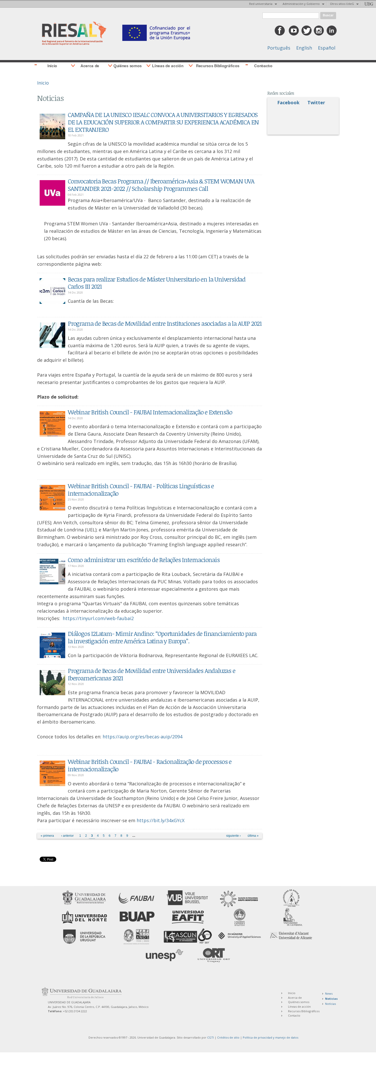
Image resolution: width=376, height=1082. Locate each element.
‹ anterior (67, 835)
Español (326, 48)
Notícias (330, 1004)
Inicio (52, 65)
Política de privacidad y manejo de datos (270, 1037)
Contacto (263, 65)
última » (253, 835)
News (329, 993)
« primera (47, 835)
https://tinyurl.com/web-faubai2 (98, 618)
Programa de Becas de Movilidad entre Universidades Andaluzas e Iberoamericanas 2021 (151, 674)
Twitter (316, 102)
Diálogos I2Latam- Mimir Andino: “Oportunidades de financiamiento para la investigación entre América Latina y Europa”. (162, 637)
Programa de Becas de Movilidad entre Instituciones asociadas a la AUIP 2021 (165, 323)
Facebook (288, 102)
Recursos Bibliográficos (217, 65)
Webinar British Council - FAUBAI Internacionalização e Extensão (150, 412)
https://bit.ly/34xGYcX (160, 820)
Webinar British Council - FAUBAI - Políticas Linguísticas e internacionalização (141, 489)
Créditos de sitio (228, 1037)
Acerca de (90, 65)
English (304, 48)
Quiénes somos (128, 65)
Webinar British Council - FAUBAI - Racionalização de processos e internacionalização (149, 765)
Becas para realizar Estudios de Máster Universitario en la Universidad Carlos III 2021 (157, 283)
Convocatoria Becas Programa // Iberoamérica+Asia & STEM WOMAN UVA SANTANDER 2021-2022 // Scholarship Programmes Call (161, 185)
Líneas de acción (167, 65)
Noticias (331, 998)
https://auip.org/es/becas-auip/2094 (142, 737)
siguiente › (233, 835)
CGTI (210, 1037)
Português (278, 48)
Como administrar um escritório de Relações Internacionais (144, 559)
